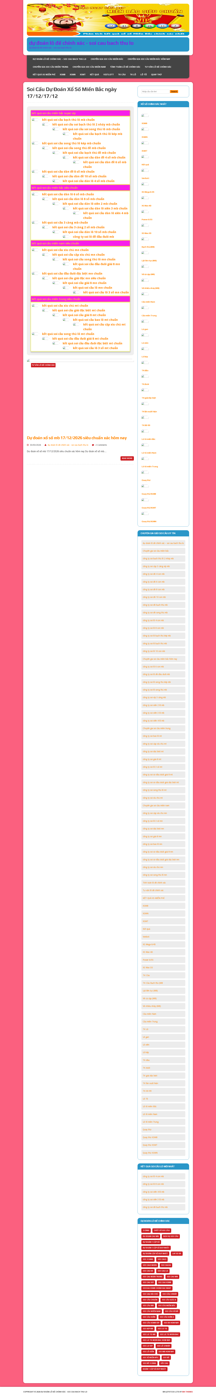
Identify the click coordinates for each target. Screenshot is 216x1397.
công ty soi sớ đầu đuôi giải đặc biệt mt (161, 782)
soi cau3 (162, 1259)
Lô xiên (145, 343)
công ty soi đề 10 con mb (154, 597)
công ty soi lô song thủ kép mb (157, 682)
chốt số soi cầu (162, 1230)
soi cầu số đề (171, 1311)
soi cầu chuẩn (150, 1300)
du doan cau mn (151, 1236)
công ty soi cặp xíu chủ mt (154, 744)
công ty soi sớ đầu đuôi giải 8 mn (158, 852)
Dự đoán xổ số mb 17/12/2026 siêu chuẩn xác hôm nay (77, 437)
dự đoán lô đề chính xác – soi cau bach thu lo (59, 59)
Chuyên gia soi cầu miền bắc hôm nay (149, 59)
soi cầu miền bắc (166, 1306)
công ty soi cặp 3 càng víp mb (156, 566)
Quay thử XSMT (149, 508)
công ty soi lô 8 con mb (153, 628)
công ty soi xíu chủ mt (153, 798)
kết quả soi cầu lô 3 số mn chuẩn (106, 292)
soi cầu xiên (149, 1317)
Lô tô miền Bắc (148, 439)
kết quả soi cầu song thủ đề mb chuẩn (79, 148)
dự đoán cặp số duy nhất (155, 1254)
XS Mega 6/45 (148, 192)
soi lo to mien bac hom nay (156, 1340)
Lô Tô (143, 74)
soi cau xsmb (164, 1282)
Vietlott (108, 74)
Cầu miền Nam (148, 302)
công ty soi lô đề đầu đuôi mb (93, 236)
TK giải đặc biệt (149, 398)
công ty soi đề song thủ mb (155, 612)
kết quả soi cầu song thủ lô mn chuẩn (89, 259)
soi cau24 (166, 1265)
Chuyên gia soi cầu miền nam (89, 67)
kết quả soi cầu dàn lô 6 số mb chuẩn (68, 194)
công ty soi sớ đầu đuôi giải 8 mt (158, 774)
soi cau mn (172, 1277)
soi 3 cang (148, 1259)
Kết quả (94, 74)
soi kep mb (148, 1329)
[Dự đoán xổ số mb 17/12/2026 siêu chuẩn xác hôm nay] (80, 430)
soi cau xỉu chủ (150, 1294)
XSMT (83, 74)
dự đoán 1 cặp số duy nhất (156, 1248)
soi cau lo (163, 1271)
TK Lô (133, 74)
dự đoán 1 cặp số (151, 1242)
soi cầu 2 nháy (170, 1294)
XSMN (73, 74)
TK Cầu (122, 74)
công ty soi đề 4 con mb (154, 574)
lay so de (176, 1254)
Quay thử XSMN (149, 521)
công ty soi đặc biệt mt (153, 751)
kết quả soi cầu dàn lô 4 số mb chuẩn (89, 181)
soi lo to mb (149, 1334)
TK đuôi (145, 384)
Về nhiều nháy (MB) (150, 288)
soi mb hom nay (166, 1352)
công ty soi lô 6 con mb (153, 666)
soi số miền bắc (151, 1357)
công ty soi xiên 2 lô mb (153, 705)
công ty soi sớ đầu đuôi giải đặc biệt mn (161, 859)
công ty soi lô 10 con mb (154, 651)
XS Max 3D (146, 233)
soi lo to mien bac (169, 1334)
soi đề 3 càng (149, 1363)
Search (174, 91)
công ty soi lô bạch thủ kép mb (157, 636)
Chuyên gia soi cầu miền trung (50, 67)
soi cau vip (148, 1282)
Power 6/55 (147, 219)
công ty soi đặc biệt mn (153, 828)
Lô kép (145, 356)
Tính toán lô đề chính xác (125, 67)
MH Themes (187, 1392)
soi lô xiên (148, 1352)
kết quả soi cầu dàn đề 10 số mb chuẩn (79, 176)
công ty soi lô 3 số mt (152, 767)
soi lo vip (148, 1346)
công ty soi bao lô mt (152, 736)
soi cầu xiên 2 (167, 1317)
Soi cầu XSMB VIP (151, 1323)
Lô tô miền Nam (149, 453)
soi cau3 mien (150, 1265)
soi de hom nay (171, 1323)
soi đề (166, 1357)
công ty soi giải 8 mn (152, 836)
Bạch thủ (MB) (148, 247)
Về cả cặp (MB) (148, 274)
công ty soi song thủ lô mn (155, 875)
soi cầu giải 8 (169, 1300)
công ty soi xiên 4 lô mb (153, 720)
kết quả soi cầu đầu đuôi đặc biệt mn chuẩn (72, 273)
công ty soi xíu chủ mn (153, 867)
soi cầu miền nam (151, 1311)
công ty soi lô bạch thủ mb (155, 643)
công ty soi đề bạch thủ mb (155, 605)
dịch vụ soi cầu (170, 1236)
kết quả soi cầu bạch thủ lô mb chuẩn (68, 120)
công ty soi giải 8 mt (152, 759)
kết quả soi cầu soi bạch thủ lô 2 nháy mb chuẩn (86, 124)
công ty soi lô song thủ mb (155, 690)
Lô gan (145, 329)
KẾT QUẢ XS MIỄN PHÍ (44, 74)
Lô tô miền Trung (150, 466)
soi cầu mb (148, 1306)
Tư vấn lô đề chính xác (158, 67)
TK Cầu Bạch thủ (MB (153, 983)
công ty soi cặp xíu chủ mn (155, 813)
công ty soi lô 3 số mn (153, 821)
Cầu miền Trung (149, 315)
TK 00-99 (146, 425)
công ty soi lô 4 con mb (153, 620)
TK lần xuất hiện (149, 411)
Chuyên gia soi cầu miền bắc (107, 59)
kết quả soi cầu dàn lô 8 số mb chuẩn (78, 199)
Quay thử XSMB (149, 494)
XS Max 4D (146, 205)
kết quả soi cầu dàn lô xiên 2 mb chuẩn (90, 203)
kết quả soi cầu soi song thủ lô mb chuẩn (91, 129)
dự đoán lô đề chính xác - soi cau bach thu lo (68, 445)
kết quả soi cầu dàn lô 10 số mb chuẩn (89, 232)
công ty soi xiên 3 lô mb (153, 713)
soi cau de (148, 1271)
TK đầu (145, 370)
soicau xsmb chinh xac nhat (157, 1288)
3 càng (146, 1230)
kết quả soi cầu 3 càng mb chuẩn (65, 222)
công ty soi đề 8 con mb (154, 589)
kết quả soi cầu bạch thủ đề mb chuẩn (89, 153)
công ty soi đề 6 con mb (154, 582)
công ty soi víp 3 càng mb (154, 697)
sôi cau (164, 1363)
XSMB (62, 74)
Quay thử (156, 74)
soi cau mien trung (152, 1277)
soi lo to (162, 1329)
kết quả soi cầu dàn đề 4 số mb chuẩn (99, 157)
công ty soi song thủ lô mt (154, 790)
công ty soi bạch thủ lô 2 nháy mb (158, 558)
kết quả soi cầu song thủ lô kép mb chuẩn (71, 143)
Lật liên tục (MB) (149, 260)
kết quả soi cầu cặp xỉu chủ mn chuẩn (78, 254)
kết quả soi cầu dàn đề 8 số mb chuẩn (68, 171)
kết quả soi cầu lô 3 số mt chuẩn (95, 348)
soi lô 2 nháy (163, 1346)
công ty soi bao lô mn (152, 844)
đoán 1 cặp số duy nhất (154, 1369)
